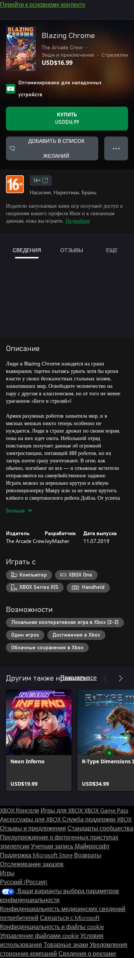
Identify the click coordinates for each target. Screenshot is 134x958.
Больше (15, 510)
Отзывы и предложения (33, 828)
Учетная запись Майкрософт (70, 846)
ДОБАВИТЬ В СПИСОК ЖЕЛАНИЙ (56, 148)
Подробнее (78, 220)
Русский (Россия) (23, 882)
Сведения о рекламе (87, 953)
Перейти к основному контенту (42, 4)
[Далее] (120, 678)
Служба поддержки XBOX (96, 819)
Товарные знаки (66, 944)
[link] (38, 740)
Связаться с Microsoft (69, 917)
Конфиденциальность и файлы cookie (52, 926)
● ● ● (116, 148)
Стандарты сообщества (100, 828)
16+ (37, 180)
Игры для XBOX (62, 810)
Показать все (78, 677)
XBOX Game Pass (106, 810)
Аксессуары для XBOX (31, 819)
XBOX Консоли (19, 810)
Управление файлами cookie (39, 935)
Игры (7, 873)
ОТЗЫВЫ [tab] (71, 250)
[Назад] (105, 678)
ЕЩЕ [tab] (112, 250)
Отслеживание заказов (32, 864)
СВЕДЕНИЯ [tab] (27, 250)
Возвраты (87, 855)
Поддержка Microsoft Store (36, 855)
